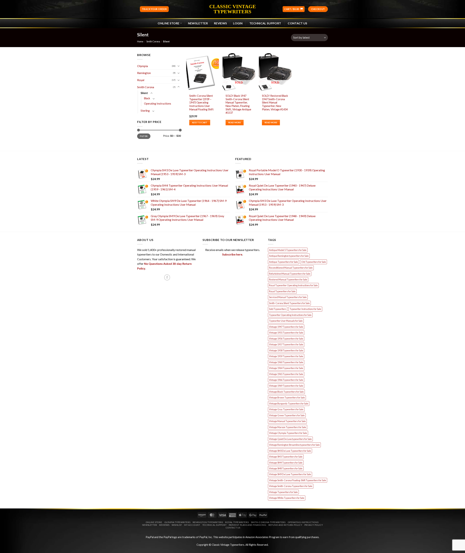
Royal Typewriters (237, 522)
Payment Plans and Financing (247, 525)
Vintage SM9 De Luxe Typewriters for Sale (290, 474)
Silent (144, 93)
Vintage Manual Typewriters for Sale (287, 421)
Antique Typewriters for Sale (283, 261)
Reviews (220, 23)
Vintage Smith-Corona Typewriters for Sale (290, 486)
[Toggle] (178, 66)
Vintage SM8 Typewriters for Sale (285, 468)
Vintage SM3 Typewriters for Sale (285, 456)
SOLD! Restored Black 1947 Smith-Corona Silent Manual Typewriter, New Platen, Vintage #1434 (275, 102)
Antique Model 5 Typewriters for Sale (287, 250)
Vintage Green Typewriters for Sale (287, 415)
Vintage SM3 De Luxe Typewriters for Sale (290, 450)
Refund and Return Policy (285, 525)
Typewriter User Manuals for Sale (286, 320)
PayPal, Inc (205, 537)
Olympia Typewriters (177, 522)
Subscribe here (232, 254)
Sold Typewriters (277, 309)
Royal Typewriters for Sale (282, 291)
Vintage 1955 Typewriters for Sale (286, 332)
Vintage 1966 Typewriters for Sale (286, 379)
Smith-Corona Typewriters (268, 522)
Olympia (142, 66)
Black (147, 98)
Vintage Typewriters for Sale (283, 492)
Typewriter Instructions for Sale (305, 309)
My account (192, 525)
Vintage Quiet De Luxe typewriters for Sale (290, 439)
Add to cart (199, 122)
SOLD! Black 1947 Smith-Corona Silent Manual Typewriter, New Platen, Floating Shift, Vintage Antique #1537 (238, 104)
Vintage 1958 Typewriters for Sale (286, 350)
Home (140, 41)
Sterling (145, 110)
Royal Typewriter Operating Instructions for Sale (293, 285)
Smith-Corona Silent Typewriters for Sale (289, 303)
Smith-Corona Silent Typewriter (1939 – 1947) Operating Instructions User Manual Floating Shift (201, 102)
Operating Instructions (157, 103)
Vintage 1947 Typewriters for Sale (286, 326)
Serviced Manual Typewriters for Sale (288, 297)
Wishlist (177, 525)
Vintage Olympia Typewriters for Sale (288, 433)
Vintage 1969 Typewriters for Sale (286, 385)
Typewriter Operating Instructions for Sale (290, 315)
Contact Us (297, 23)
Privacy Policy (313, 525)
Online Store (168, 23)
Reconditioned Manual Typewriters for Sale (291, 267)
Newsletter (149, 525)
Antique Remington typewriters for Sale (289, 255)
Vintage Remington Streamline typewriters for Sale (294, 444)
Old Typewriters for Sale (313, 261)
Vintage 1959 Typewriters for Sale (286, 356)
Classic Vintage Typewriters (232, 9)
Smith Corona (153, 41)
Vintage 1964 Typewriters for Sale (286, 368)
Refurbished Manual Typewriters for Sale (289, 273)
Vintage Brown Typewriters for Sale (287, 397)
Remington (144, 73)
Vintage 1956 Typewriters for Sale (286, 338)
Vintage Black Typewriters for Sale (286, 391)
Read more (234, 122)
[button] (293, 9)
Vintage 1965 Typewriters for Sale (286, 374)
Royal (140, 80)
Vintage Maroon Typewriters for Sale (287, 427)
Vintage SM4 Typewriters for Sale (285, 462)
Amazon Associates (256, 537)
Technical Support (214, 525)
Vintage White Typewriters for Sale (286, 497)
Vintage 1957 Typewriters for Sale (286, 344)
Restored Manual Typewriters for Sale (288, 279)
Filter (143, 136)
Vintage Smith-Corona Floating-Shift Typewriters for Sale (297, 480)
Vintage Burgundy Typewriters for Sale (288, 403)
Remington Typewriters (208, 522)
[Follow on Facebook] (167, 277)
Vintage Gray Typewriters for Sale (286, 409)
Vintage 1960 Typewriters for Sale (286, 362)
